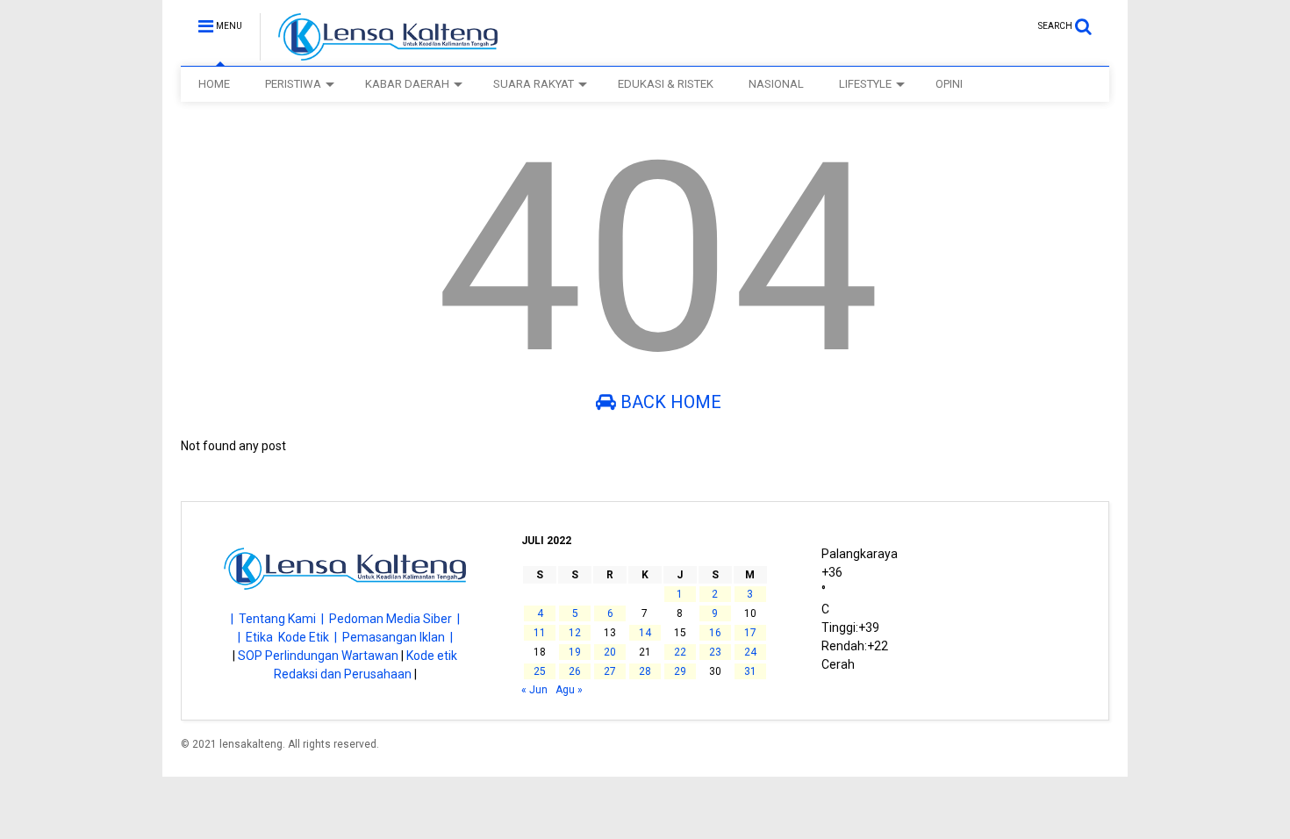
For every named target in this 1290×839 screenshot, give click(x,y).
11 (540, 633)
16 (715, 633)
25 (540, 671)
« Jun (534, 690)
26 (575, 671)
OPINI (949, 83)
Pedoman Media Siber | (394, 619)
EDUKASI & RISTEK (665, 83)
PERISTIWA (293, 83)
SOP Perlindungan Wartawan (318, 656)
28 (645, 671)
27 (610, 671)
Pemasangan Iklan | (397, 637)
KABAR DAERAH (407, 83)
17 (750, 633)
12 (575, 633)
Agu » (569, 690)
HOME (214, 83)
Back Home (668, 401)
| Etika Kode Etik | (290, 637)
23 (715, 652)
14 (645, 633)
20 (610, 652)
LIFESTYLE (865, 83)
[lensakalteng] (379, 52)
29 (680, 671)
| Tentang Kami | (280, 619)
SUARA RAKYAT (533, 83)
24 (750, 652)
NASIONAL (776, 83)
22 (680, 652)
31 (750, 671)
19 (575, 652)
